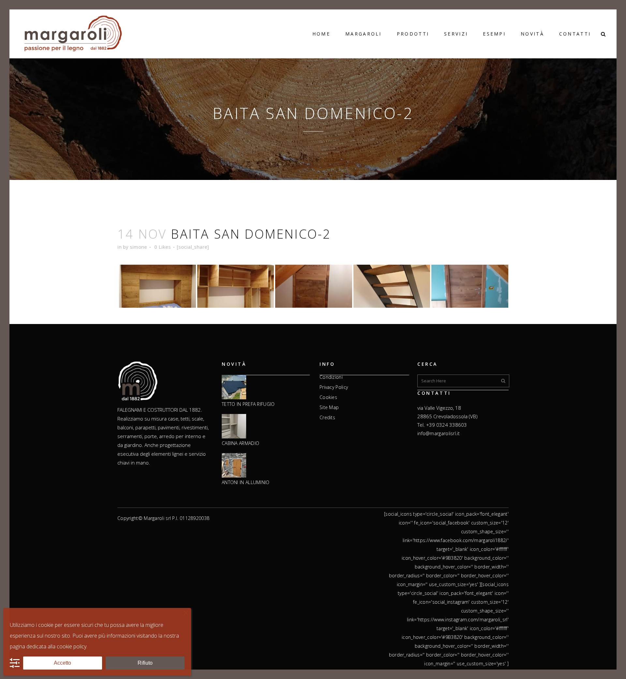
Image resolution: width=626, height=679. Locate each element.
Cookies (328, 397)
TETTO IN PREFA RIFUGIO (248, 404)
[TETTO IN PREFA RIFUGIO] (234, 387)
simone (138, 247)
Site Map (329, 407)
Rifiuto (145, 663)
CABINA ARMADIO (240, 443)
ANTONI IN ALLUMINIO (246, 482)
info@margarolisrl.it (438, 433)
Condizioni (331, 377)
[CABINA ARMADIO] (234, 426)
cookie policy (71, 646)
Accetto (62, 663)
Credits (327, 417)
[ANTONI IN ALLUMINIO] (234, 465)
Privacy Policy (334, 387)
